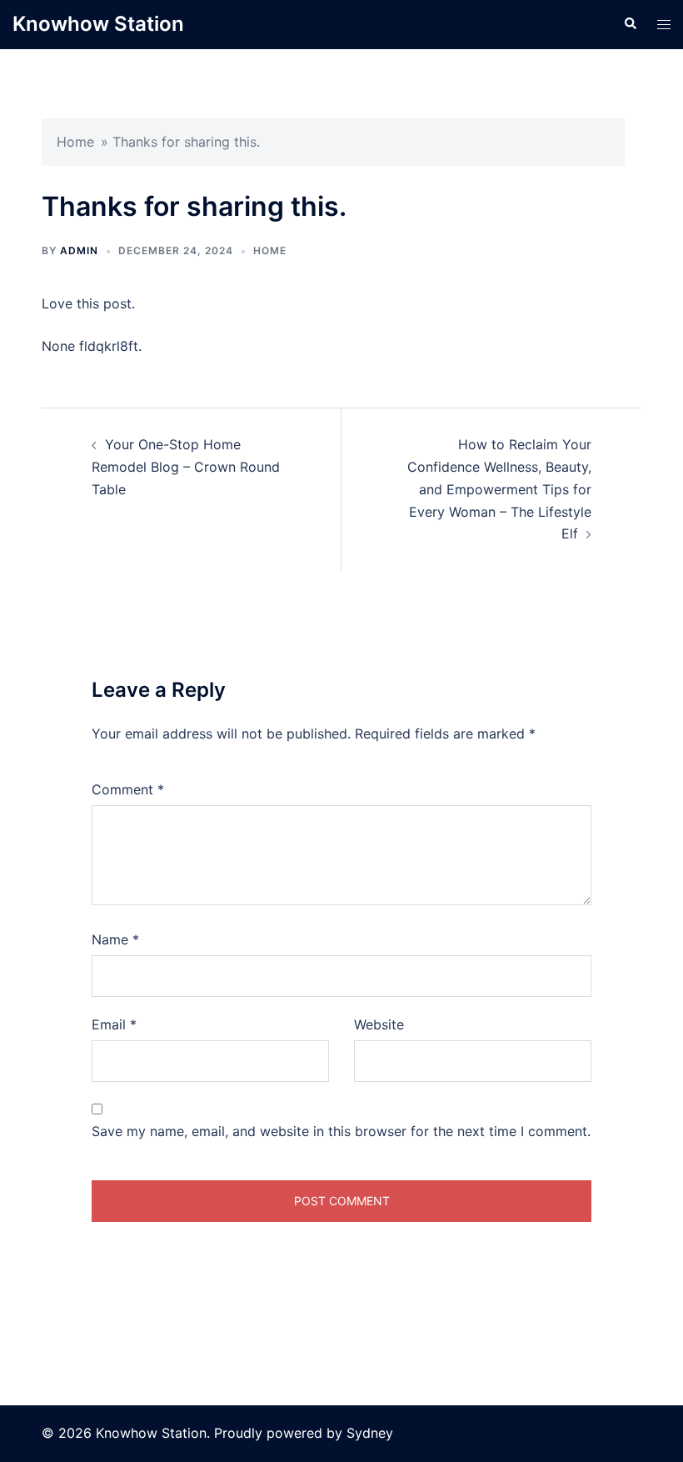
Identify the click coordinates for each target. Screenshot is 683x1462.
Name (115, 939)
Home (75, 141)
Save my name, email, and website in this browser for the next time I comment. (341, 1131)
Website (379, 1024)
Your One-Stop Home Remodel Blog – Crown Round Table (186, 467)
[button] (629, 24)
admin (79, 250)
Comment (128, 789)
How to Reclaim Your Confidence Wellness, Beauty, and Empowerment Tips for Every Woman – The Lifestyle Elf (499, 489)
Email (114, 1024)
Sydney (369, 1432)
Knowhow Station (98, 24)
